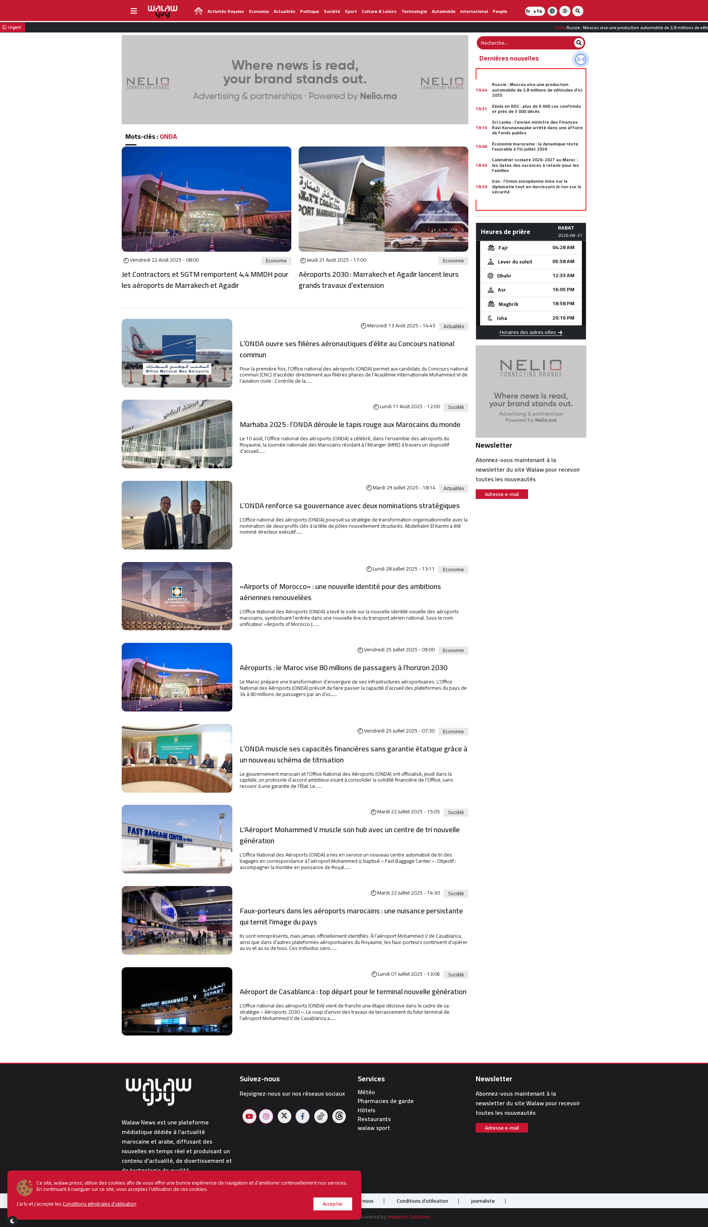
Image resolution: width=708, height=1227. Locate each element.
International (474, 11)
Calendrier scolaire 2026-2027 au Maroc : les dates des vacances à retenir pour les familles (535, 165)
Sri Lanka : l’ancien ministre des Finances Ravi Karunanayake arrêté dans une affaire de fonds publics (537, 127)
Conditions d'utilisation (422, 1201)
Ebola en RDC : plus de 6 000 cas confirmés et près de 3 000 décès (536, 109)
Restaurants (374, 1119)
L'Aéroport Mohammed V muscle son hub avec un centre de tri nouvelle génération (350, 835)
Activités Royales (226, 11)
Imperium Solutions (409, 1216)
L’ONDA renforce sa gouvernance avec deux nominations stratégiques (350, 505)
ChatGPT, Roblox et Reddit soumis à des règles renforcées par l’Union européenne (536, 205)
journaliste (483, 1201)
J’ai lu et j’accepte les (76, 1204)
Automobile (443, 11)
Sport (351, 11)
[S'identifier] (564, 11)
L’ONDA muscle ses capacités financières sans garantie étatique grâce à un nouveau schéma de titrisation (354, 754)
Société (332, 11)
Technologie (414, 11)
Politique (309, 11)
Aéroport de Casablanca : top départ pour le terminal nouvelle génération (353, 991)
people (500, 11)
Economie (259, 11)
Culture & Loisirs (379, 11)
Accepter (333, 1204)
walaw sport (374, 1127)
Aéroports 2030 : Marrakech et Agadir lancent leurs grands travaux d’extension (379, 280)
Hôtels (366, 1110)
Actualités (284, 11)
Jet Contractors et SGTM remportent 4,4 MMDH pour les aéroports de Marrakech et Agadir (205, 280)
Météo (366, 1092)
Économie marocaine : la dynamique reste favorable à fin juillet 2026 (535, 146)
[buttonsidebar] (134, 11)
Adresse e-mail (502, 494)
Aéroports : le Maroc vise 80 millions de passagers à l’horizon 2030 (343, 667)
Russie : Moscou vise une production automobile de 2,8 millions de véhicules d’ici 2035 (537, 89)
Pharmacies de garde (386, 1100)
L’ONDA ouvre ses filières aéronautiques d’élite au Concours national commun (347, 349)
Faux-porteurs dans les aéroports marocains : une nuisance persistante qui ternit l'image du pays (351, 916)
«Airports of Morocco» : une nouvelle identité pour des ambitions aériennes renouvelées (340, 592)
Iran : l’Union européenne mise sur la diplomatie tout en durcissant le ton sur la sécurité (536, 186)
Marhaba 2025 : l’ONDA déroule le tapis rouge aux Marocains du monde (350, 424)
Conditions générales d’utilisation (99, 1204)
